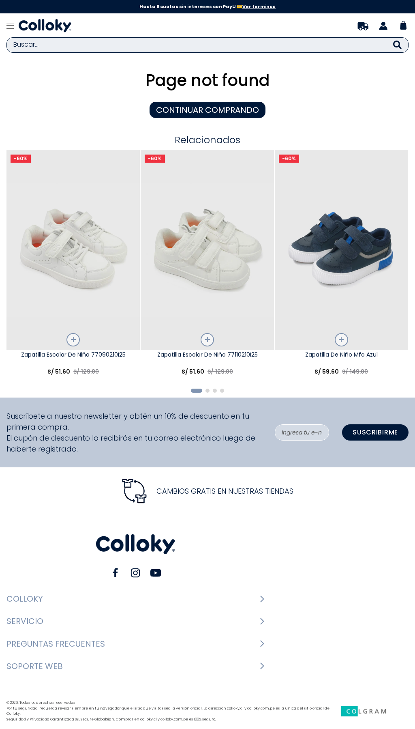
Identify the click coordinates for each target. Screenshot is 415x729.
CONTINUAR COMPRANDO (207, 110)
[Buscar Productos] (397, 45)
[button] (196, 391)
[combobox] (207, 45)
